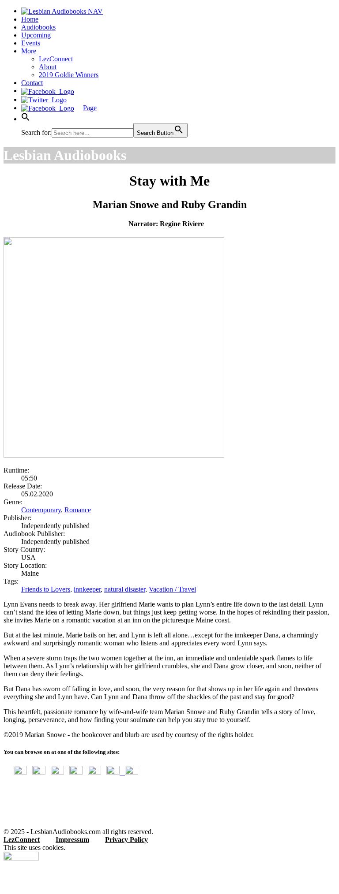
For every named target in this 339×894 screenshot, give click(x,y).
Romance (77, 510)
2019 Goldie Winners (68, 74)
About (47, 67)
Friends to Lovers (45, 589)
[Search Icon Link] (25, 119)
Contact (32, 82)
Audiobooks (38, 27)
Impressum (72, 839)
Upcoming (36, 35)
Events (30, 43)
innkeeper (87, 589)
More (28, 51)
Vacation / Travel (172, 589)
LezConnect (56, 59)
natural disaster (124, 589)
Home (29, 19)
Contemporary (41, 510)
